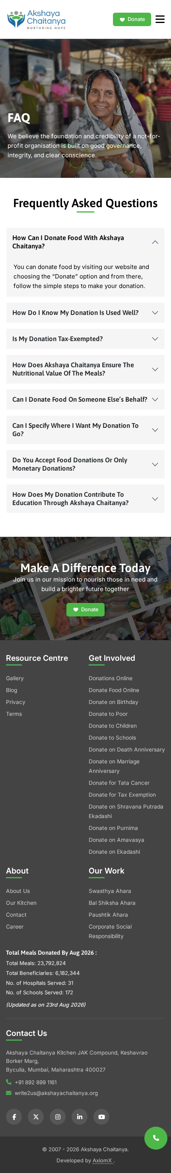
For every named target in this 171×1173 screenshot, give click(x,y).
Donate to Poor (108, 714)
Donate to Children (113, 726)
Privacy (15, 702)
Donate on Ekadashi (114, 852)
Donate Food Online (114, 690)
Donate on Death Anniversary (127, 749)
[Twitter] (36, 1117)
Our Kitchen (21, 903)
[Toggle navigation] (158, 19)
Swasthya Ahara (110, 891)
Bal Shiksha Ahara (112, 903)
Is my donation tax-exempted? (57, 339)
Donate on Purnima (113, 828)
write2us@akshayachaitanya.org (56, 1093)
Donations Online (110, 678)
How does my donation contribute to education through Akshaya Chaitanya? (70, 498)
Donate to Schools (112, 737)
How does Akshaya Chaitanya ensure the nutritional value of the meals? (73, 369)
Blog (11, 690)
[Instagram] (58, 1117)
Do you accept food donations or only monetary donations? (69, 464)
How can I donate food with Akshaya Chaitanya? (68, 242)
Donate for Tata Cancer (119, 783)
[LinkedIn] (79, 1117)
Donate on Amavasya (116, 840)
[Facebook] (14, 1117)
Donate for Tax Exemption (122, 795)
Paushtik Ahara (108, 915)
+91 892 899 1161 (35, 1082)
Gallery (15, 678)
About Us (18, 891)
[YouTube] (101, 1117)
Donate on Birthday (113, 702)
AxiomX (103, 1160)
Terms (14, 714)
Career (14, 926)
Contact (16, 915)
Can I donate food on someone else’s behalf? (80, 399)
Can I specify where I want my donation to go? (75, 430)
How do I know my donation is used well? (75, 313)
